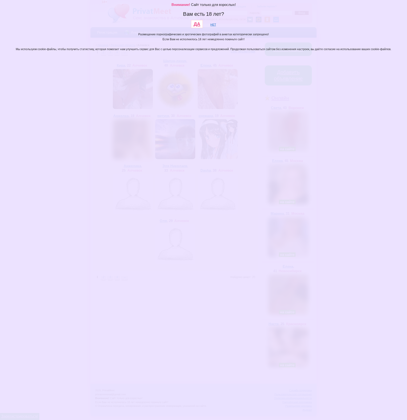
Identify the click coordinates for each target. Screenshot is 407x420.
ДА (197, 24)
